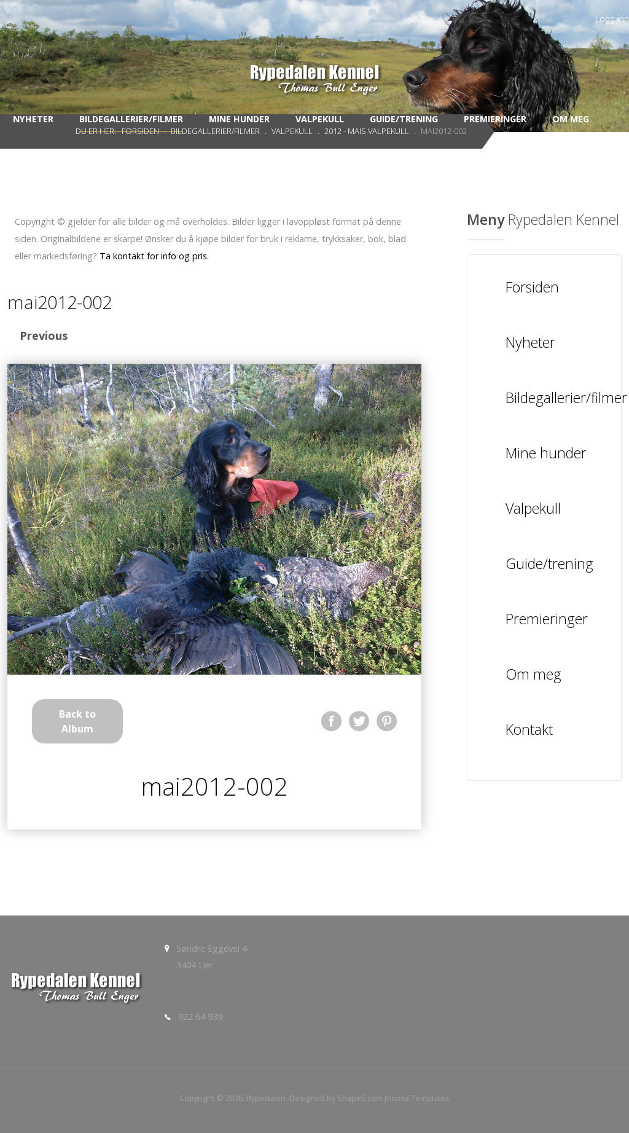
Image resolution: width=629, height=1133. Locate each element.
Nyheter (33, 119)
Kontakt (317, 153)
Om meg (570, 119)
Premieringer (495, 119)
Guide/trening (404, 119)
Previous (44, 335)
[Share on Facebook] (331, 721)
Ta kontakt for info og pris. (154, 256)
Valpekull (319, 119)
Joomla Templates (417, 1098)
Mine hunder (239, 119)
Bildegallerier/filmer (131, 119)
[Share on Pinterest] (387, 721)
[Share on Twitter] (359, 721)
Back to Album (77, 721)
